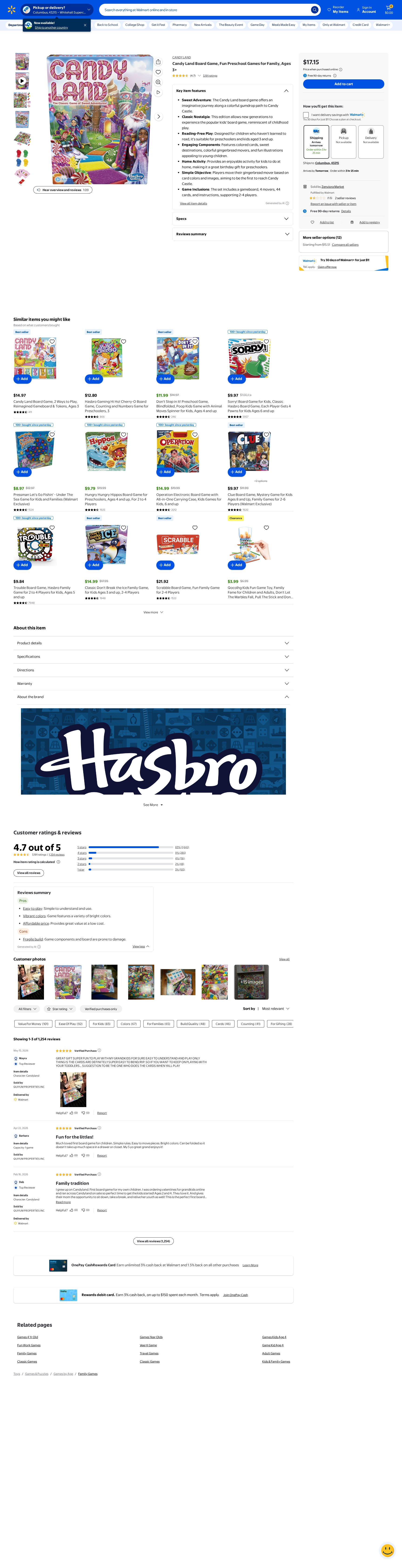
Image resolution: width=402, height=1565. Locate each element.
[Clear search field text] (304, 10)
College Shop (134, 25)
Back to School (107, 25)
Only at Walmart (334, 25)
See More (150, 805)
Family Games (27, 1353)
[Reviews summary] (199, 75)
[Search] (314, 9)
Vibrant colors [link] (34, 916)
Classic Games (27, 1361)
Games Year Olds (151, 1337)
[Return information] (334, 75)
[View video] (158, 92)
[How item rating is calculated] (58, 862)
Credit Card (360, 25)
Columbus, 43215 (327, 163)
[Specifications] (287, 656)
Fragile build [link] (33, 939)
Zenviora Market (333, 186)
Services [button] (46, 25)
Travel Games (149, 1353)
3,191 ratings (210, 75)
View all (284, 959)
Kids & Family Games (276, 1361)
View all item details (193, 203)
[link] (251, 982)
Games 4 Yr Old (27, 1337)
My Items (309, 25)
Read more (63, 1202)
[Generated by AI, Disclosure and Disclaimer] (287, 203)
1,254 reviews (56, 854)
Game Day (258, 25)
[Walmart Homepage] (12, 10)
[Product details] (287, 643)
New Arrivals (202, 25)
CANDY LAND (181, 57)
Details (346, 211)
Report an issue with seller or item (333, 204)
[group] (194, 75)
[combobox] (210, 10)
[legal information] (340, 69)
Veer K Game (148, 1345)
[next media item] (158, 116)
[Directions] (287, 670)
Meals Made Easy (283, 25)
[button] (338, 10)
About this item (29, 628)
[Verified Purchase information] (99, 1050)
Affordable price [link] (36, 923)
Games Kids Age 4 (274, 1337)
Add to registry (369, 222)
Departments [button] (17, 25)
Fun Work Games (28, 1345)
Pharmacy (180, 25)
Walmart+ (383, 25)
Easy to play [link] (32, 908)
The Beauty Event (231, 25)
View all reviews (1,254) (153, 1241)
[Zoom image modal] (158, 82)
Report (102, 1113)
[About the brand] (287, 697)
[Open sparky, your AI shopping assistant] (388, 1551)
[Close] (86, 25)
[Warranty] (287, 683)
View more (151, 612)
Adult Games (271, 1353)
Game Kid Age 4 (273, 1345)
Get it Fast (158, 25)
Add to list (327, 222)
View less (139, 946)
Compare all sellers (345, 244)
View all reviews (28, 873)
